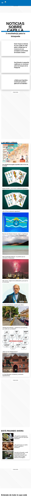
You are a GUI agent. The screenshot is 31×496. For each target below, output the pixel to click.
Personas (25, 10)
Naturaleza (25, 6)
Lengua (25, 23)
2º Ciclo (25, 29)
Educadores (25, 16)
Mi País (25, 3)
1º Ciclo (25, 18)
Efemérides (25, 27)
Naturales (25, 21)
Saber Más (25, 4)
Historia (25, 8)
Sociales (25, 19)
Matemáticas (25, 25)
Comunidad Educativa (25, 13)
